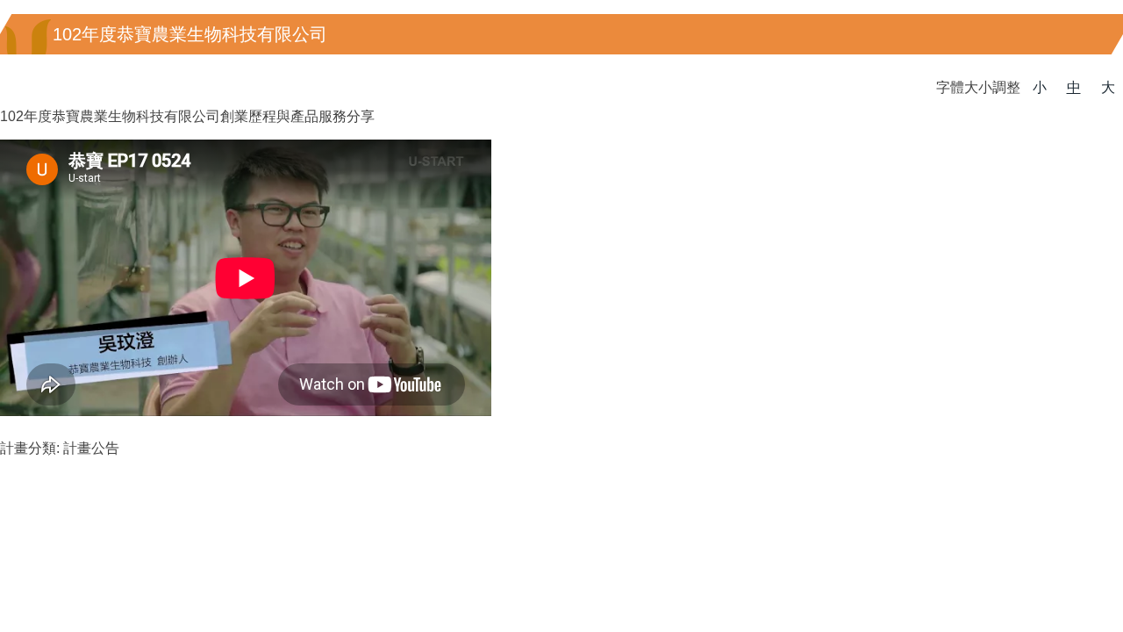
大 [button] (1108, 87)
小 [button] (1040, 87)
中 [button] (1074, 87)
